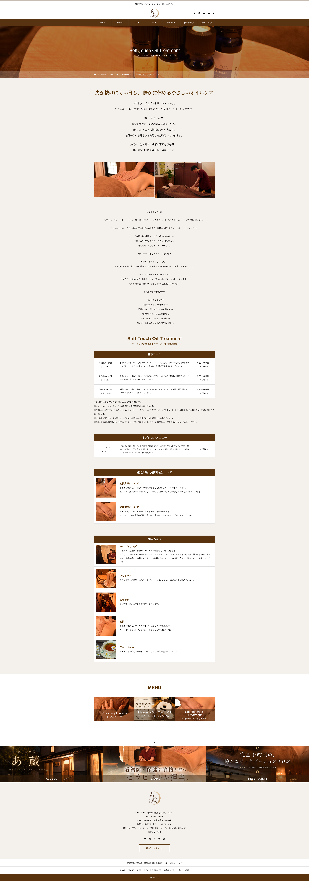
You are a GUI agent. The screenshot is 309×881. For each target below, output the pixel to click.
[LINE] (194, 13)
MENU (154, 23)
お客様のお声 (189, 23)
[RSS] (213, 13)
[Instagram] (199, 13)
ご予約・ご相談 (206, 23)
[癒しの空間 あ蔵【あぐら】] (154, 13)
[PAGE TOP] (154, 742)
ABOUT (120, 23)
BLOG (137, 23)
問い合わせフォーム (154, 848)
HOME (102, 23)
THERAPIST (171, 23)
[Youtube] (209, 13)
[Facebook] (204, 13)
